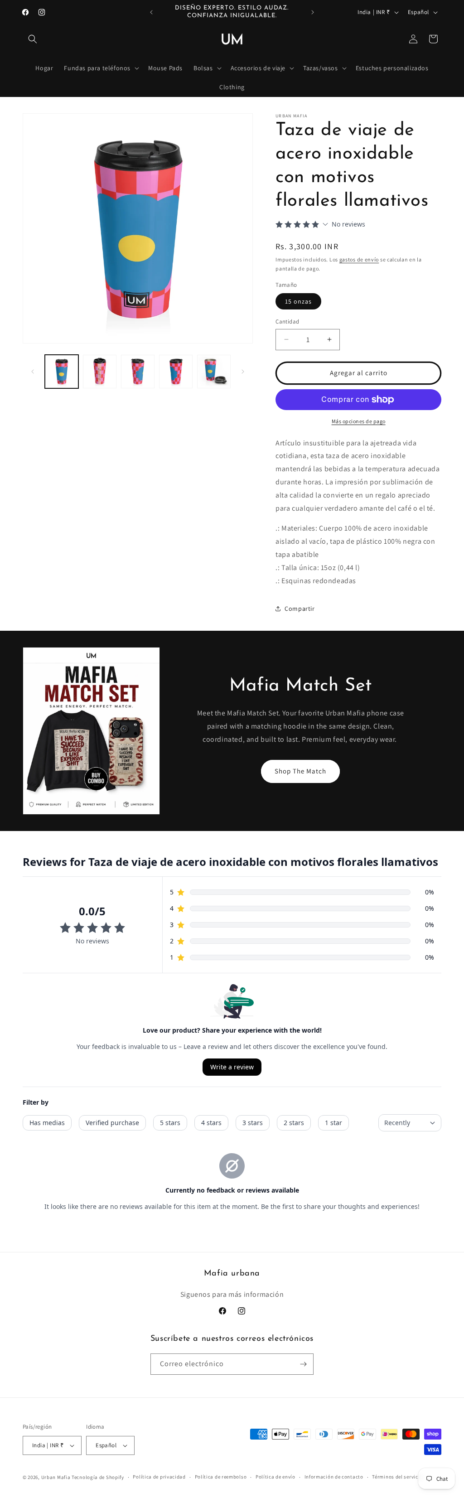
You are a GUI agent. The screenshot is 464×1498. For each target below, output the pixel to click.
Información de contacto (333, 1477)
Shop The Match (300, 771)
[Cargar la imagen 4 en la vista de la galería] (176, 371)
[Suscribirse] (303, 1364)
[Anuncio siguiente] (313, 12)
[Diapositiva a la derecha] (243, 372)
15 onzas (298, 301)
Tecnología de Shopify (98, 1477)
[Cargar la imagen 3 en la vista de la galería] (138, 371)
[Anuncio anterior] (151, 12)
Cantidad (287, 321)
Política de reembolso (221, 1477)
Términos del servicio (397, 1477)
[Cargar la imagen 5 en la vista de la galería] (214, 371)
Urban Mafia (56, 1477)
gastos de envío (359, 259)
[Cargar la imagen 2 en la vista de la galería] (99, 371)
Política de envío (275, 1477)
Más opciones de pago (359, 421)
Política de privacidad (159, 1477)
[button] (33, 39)
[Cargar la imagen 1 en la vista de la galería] (61, 371)
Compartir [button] (299, 608)
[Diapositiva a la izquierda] (33, 372)
